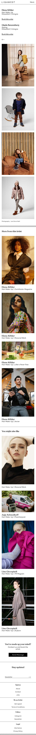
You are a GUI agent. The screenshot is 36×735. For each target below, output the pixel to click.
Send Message (18, 655)
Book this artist (7, 19)
